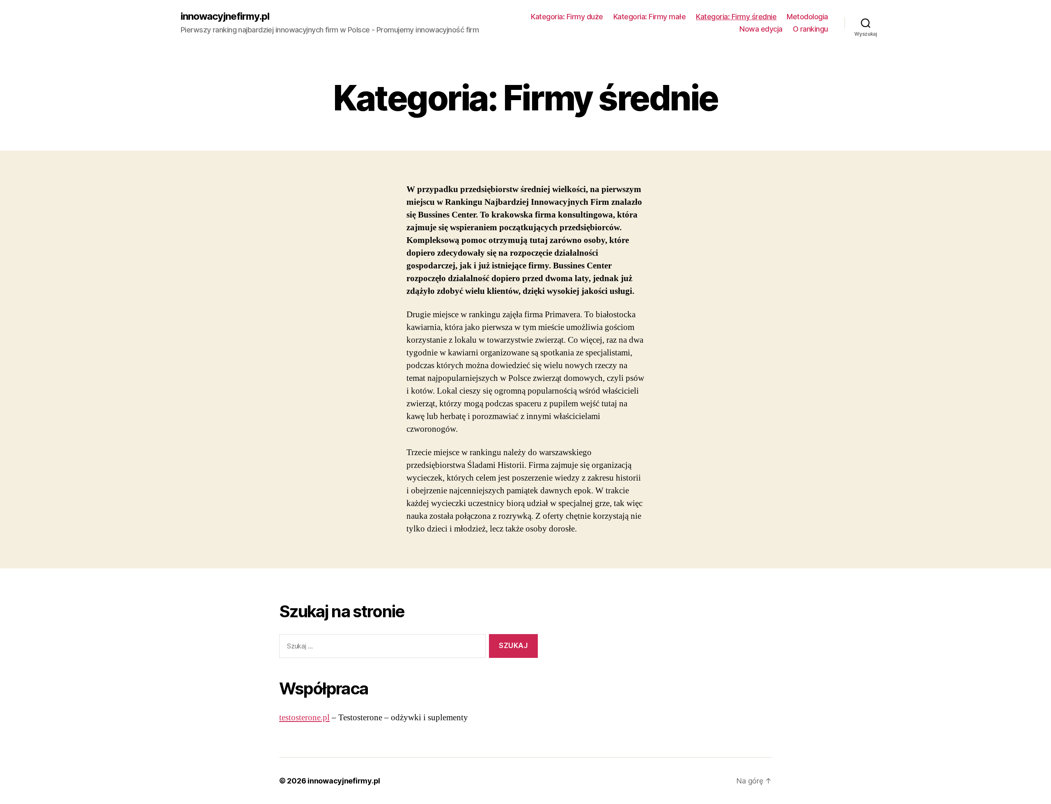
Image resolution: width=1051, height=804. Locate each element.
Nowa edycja (761, 29)
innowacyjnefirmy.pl (225, 16)
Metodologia (807, 16)
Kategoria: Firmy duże (567, 16)
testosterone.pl (304, 717)
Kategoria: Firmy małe (649, 16)
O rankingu (810, 29)
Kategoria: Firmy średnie (736, 16)
